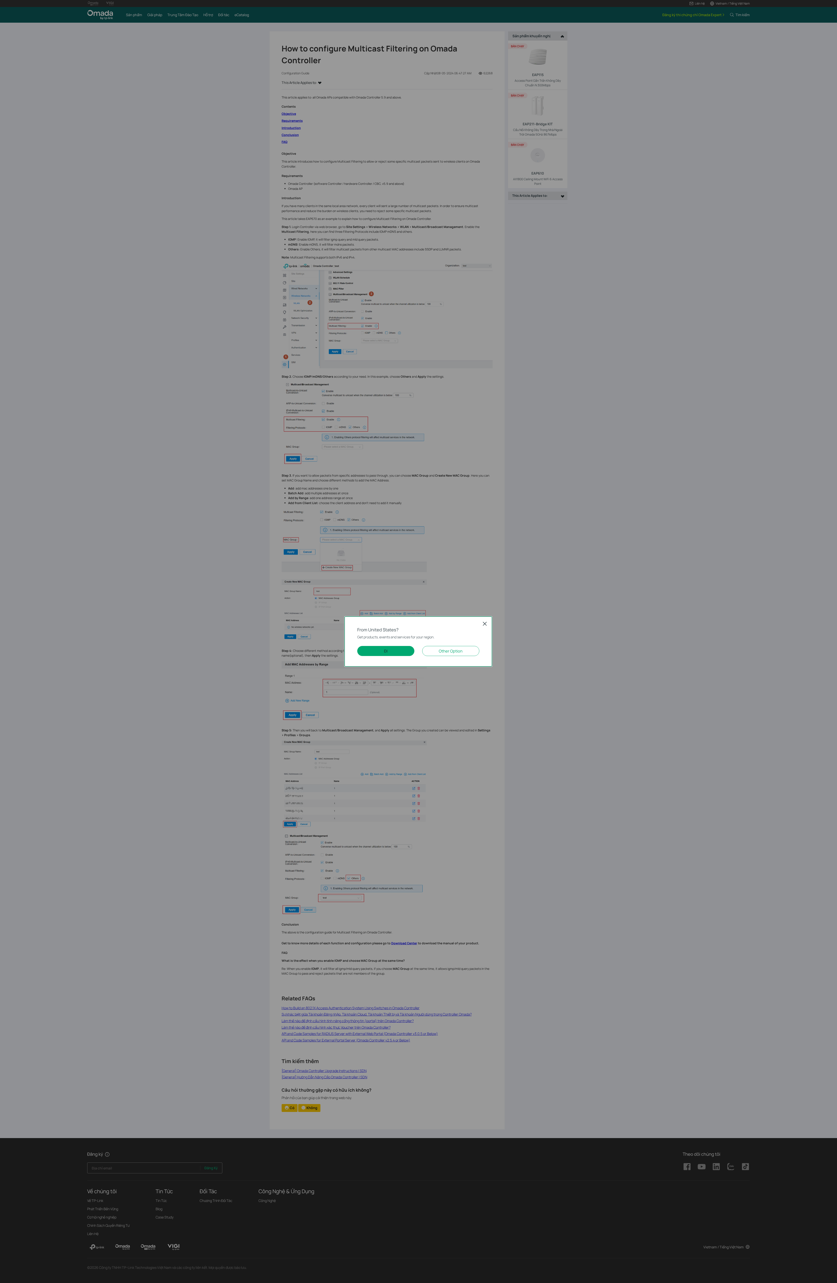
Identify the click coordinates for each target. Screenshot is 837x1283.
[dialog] (418, 641)
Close (485, 624)
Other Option (451, 651)
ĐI (386, 651)
